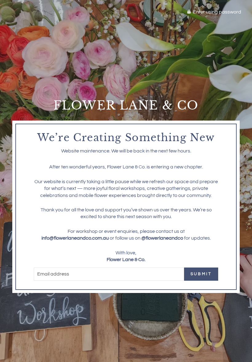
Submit (201, 274)
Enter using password (217, 12)
